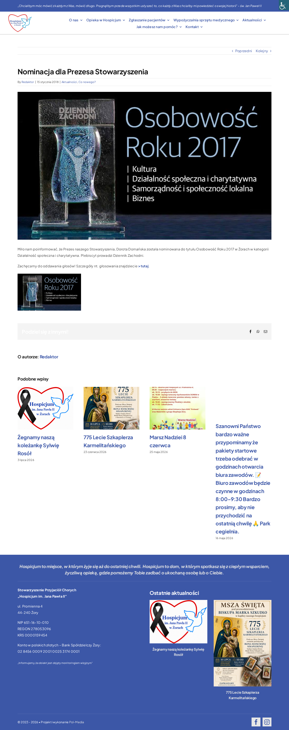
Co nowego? (87, 82)
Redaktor (28, 82)
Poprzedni (243, 51)
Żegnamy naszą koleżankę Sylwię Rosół (38, 445)
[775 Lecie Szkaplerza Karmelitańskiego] (242, 643)
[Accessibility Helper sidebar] (284, 5)
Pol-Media (76, 722)
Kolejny (262, 51)
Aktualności (69, 82)
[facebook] (256, 722)
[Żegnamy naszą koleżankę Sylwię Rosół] (178, 621)
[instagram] (267, 722)
